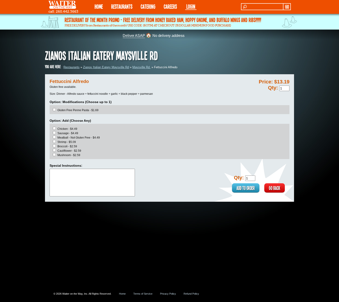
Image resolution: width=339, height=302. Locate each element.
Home (122, 293)
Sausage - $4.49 (67, 133)
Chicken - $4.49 (67, 128)
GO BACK (274, 187)
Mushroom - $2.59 (68, 155)
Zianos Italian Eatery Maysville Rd (106, 67)
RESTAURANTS (121, 6)
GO (287, 6)
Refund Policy (191, 293)
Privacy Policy (168, 293)
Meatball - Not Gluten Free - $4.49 (78, 137)
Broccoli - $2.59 (67, 146)
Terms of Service (142, 293)
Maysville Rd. (141, 67)
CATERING (148, 6)
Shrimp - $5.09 (66, 142)
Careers (170, 6)
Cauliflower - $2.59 (69, 150)
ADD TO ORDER (246, 187)
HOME (99, 6)
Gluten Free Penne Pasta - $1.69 (77, 110)
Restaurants (71, 67)
